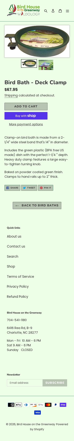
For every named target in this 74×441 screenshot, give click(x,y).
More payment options (26, 124)
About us (14, 236)
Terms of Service (20, 276)
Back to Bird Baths (40, 205)
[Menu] (67, 11)
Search (12, 256)
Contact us (16, 246)
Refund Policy (17, 296)
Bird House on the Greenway (36, 424)
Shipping (11, 95)
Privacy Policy (18, 286)
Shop (11, 266)
